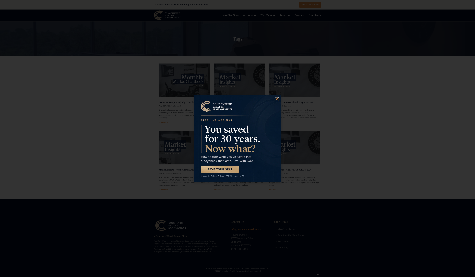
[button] (276, 99)
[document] (237, 138)
